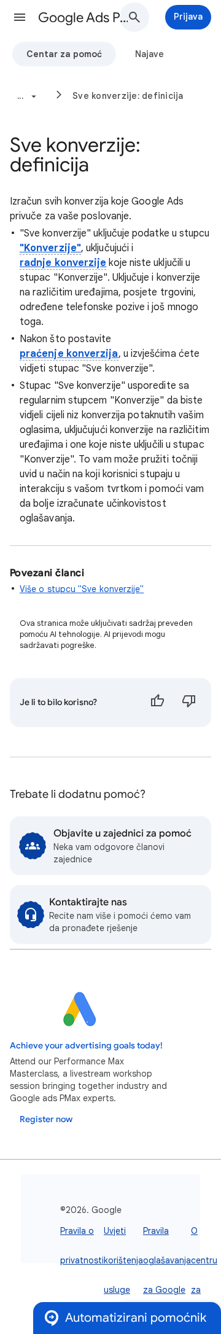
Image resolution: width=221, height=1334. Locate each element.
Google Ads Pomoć (83, 17)
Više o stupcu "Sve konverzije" (82, 589)
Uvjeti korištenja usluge (123, 1260)
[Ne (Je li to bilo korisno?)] (189, 702)
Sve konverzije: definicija (128, 95)
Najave (149, 54)
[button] (19, 17)
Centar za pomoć (64, 54)
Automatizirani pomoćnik (135, 1317)
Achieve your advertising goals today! (86, 1045)
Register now (46, 1119)
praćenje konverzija (69, 354)
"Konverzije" (50, 248)
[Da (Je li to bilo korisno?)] (157, 702)
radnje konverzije (63, 263)
